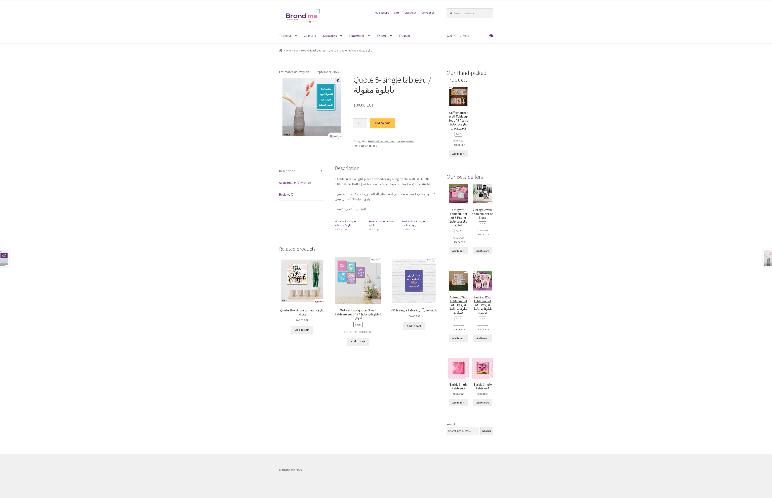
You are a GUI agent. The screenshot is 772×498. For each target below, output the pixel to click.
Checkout (410, 12)
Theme (382, 36)
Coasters (310, 36)
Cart (396, 12)
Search (451, 424)
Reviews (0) (287, 194)
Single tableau (368, 146)
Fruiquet (404, 36)
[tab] (302, 171)
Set (296, 50)
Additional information (295, 183)
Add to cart (383, 123)
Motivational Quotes (313, 50)
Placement (356, 36)
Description (287, 171)
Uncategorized (405, 141)
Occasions (330, 36)
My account (382, 12)
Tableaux (285, 36)
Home (287, 50)
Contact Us (428, 12)
